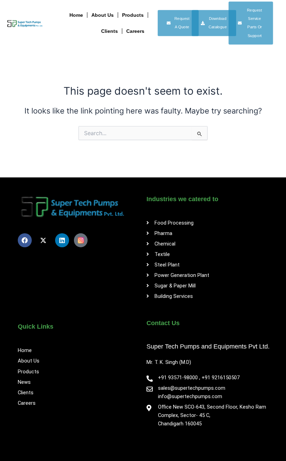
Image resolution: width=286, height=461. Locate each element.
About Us (102, 15)
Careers (135, 31)
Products (133, 15)
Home (76, 15)
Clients (109, 31)
